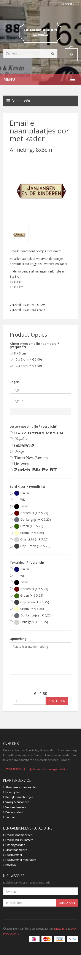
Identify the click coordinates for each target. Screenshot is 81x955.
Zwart (24, 506)
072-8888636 (13, 769)
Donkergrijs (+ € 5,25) (35, 519)
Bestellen (56, 701)
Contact (10, 817)
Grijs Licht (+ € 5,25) (33, 539)
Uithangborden (15, 845)
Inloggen (68, 4)
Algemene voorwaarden (21, 787)
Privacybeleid (14, 812)
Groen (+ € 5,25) (31, 526)
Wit (22, 499)
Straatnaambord (16, 850)
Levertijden (12, 792)
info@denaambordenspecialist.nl (46, 769)
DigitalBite (60, 928)
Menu (9, 79)
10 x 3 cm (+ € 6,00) (28, 359)
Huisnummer (13, 855)
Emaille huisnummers (19, 840)
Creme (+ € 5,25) (31, 533)
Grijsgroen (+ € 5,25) (34, 602)
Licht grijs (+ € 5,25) (33, 622)
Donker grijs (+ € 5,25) (35, 615)
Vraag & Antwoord (17, 802)
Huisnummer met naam (20, 860)
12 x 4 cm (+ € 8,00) (28, 366)
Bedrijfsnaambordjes (19, 797)
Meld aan (67, 903)
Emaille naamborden (19, 835)
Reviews (10, 865)
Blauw (24, 493)
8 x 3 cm (20, 353)
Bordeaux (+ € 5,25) (33, 513)
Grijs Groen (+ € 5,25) (34, 546)
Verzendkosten (15, 807)
